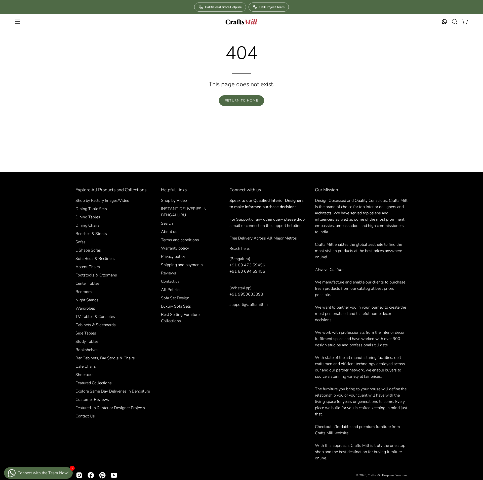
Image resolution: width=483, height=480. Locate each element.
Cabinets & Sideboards (95, 325)
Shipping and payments (182, 265)
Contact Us (85, 416)
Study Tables (87, 341)
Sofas (80, 242)
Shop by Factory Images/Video (102, 200)
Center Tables (87, 283)
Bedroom (83, 292)
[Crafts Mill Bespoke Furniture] (241, 21)
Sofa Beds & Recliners (95, 258)
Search (167, 223)
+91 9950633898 (246, 294)
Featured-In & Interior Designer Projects (110, 408)
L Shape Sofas (88, 250)
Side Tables (85, 333)
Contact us (170, 281)
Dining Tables (87, 217)
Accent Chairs (87, 267)
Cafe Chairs (85, 366)
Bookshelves (86, 350)
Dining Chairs (87, 225)
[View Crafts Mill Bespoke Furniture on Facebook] (91, 475)
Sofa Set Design (175, 298)
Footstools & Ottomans (96, 275)
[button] (454, 21)
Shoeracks (84, 374)
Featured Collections (93, 383)
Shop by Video (174, 200)
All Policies (171, 290)
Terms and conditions (180, 240)
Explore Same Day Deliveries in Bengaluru (112, 391)
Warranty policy (175, 248)
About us (169, 231)
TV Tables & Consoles (95, 316)
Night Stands (87, 300)
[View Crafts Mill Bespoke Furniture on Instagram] (79, 475)
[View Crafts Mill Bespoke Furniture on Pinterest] (102, 475)
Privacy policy (173, 256)
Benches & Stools (91, 233)
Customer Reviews (92, 399)
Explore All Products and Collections (110, 190)
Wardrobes (85, 308)
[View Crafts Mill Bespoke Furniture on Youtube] (114, 475)
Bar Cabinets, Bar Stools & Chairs (105, 358)
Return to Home (241, 100)
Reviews (168, 273)
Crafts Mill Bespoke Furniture (387, 475)
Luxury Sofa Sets (176, 306)
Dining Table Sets (91, 209)
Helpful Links (174, 190)
